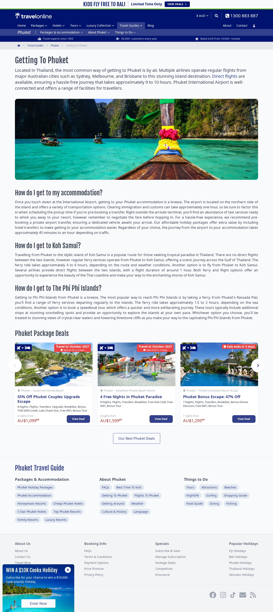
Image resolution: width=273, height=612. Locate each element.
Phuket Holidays (240, 563)
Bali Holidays (238, 557)
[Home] (33, 16)
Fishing (231, 503)
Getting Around (113, 503)
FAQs (105, 487)
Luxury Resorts (56, 520)
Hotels (57, 25)
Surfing (211, 495)
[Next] (258, 365)
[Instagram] (223, 595)
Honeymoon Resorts (31, 503)
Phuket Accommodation (34, 495)
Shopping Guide (235, 495)
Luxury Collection (99, 25)
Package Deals (165, 563)
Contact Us (22, 557)
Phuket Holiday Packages (35, 487)
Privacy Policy (93, 575)
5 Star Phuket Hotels (31, 512)
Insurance (162, 575)
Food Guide (194, 503)
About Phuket (97, 32)
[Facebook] (213, 595)
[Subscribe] (243, 595)
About (227, 25)
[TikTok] (233, 595)
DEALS (175, 4)
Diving (214, 503)
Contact (242, 25)
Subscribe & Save (167, 551)
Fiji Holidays (237, 551)
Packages (37, 25)
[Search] (216, 15)
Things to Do (123, 32)
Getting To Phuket (114, 495)
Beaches (230, 487)
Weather (137, 503)
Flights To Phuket (147, 495)
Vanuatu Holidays (241, 575)
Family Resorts (27, 520)
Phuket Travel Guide (39, 468)
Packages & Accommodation (60, 32)
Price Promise (94, 569)
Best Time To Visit (128, 487)
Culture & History (114, 512)
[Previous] (15, 365)
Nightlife (192, 495)
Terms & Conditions (98, 557)
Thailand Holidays (242, 569)
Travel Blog (23, 563)
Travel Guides (129, 25)
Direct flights (224, 76)
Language (141, 512)
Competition (164, 569)
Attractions (209, 487)
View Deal (78, 419)
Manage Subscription (170, 557)
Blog (151, 25)
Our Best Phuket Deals (136, 438)
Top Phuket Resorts (67, 512)
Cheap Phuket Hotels (68, 503)
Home (21, 25)
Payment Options (96, 563)
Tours (74, 25)
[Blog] (253, 595)
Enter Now (38, 603)
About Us (21, 551)
